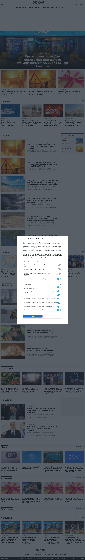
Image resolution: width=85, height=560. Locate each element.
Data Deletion (35, 321)
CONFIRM (32, 316)
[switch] (59, 265)
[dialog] (42, 280)
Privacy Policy (50, 321)
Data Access (42, 321)
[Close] (65, 239)
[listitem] (42, 261)
